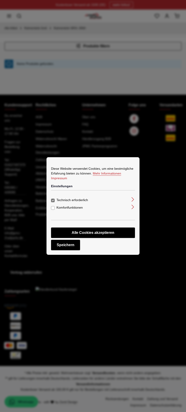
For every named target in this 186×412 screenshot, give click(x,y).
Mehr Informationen (107, 173)
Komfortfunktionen (69, 207)
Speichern (65, 245)
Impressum (59, 178)
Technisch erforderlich (72, 200)
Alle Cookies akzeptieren (93, 233)
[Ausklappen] (133, 199)
